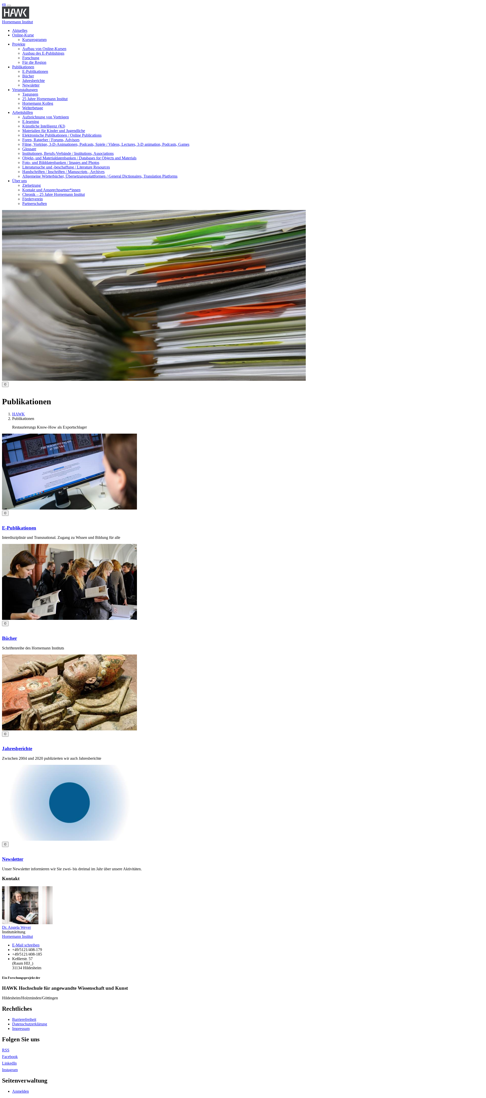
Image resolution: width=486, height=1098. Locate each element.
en (4, 4)
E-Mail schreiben (25, 945)
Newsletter (12, 859)
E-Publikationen (19, 528)
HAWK (18, 414)
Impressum (21, 1028)
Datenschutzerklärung (29, 1024)
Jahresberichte (17, 748)
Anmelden (20, 1091)
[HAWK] (15, 17)
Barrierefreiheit (24, 1019)
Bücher (9, 638)
